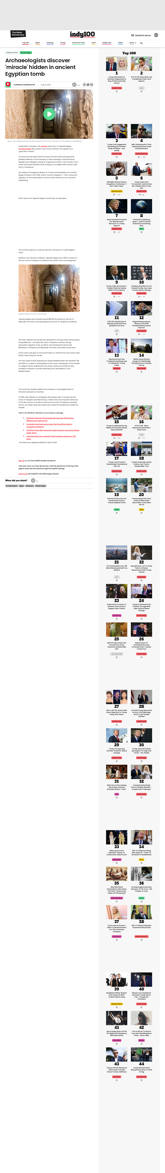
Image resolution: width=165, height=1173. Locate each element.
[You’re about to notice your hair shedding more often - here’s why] (141, 1018)
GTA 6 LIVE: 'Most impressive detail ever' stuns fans (141, 428)
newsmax (117, 368)
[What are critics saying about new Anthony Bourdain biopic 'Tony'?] (116, 772)
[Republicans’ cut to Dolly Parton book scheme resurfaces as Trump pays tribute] (141, 552)
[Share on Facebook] (84, 84)
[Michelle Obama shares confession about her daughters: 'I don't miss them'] (116, 168)
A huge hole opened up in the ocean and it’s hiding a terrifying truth (141, 1135)
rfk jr (141, 859)
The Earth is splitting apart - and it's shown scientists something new (141, 223)
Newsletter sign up (143, 35)
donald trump (141, 191)
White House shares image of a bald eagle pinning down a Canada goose (141, 362)
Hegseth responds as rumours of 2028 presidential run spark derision (141, 325)
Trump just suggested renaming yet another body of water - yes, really (116, 147)
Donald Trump (116, 88)
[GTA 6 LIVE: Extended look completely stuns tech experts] (141, 63)
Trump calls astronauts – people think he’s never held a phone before (116, 288)
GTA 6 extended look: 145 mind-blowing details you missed (116, 568)
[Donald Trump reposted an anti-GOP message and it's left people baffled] (141, 697)
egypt (21, 486)
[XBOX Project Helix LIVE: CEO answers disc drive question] (116, 629)
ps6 (117, 331)
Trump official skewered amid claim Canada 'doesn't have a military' (117, 1070)
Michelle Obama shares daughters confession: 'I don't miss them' (117, 184)
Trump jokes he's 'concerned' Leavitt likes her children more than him (141, 185)
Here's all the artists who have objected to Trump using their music (116, 712)
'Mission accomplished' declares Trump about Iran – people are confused (141, 996)
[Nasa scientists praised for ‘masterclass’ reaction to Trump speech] (116, 206)
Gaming (50, 43)
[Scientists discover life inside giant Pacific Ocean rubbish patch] (116, 485)
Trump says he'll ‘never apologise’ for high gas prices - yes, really (141, 751)
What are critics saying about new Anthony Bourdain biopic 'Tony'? (116, 787)
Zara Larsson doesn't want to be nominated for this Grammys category (116, 928)
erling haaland (116, 1144)
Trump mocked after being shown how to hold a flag (141, 1070)
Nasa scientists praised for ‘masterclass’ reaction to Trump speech (116, 223)
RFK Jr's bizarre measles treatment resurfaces (141, 926)
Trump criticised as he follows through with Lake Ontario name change (141, 607)
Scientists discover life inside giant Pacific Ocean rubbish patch (116, 501)
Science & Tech (78, 43)
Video (120, 43)
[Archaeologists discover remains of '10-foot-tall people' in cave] (141, 873)
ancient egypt (26, 53)
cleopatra (29, 486)
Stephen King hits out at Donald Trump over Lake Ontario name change (141, 288)
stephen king (141, 293)
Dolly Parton (141, 577)
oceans (141, 1144)
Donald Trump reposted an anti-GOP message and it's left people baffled (141, 713)
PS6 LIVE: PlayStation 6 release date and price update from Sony (116, 324)
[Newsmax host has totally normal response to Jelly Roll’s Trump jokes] (116, 346)
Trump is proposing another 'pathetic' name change (117, 751)
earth (141, 229)
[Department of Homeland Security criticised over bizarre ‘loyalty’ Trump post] (141, 629)
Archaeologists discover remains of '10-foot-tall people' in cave (141, 889)
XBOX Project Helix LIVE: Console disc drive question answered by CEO (116, 646)
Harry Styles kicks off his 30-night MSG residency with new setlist (117, 1033)
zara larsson (117, 936)
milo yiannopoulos (141, 154)
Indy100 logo (82, 34)
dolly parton (116, 615)
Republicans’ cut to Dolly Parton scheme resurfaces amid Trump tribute (141, 569)
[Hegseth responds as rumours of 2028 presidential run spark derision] (141, 308)
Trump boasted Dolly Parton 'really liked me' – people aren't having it (141, 787)
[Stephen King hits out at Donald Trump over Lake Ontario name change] (141, 272)
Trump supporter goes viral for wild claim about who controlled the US (141, 502)
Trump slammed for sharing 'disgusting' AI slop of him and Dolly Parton (116, 80)
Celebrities (106, 43)
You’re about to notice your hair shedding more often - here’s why (141, 1033)
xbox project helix (116, 654)
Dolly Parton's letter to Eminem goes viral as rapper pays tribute (116, 606)
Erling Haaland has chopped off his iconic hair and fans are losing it (117, 1136)
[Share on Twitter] (88, 84)
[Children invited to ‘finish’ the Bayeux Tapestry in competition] (141, 1158)
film (117, 794)
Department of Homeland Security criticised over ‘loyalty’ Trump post (141, 646)
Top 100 (25, 43)
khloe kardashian (116, 898)
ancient (44, 146)
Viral (93, 43)
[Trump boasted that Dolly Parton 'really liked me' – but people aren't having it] (141, 772)
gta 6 (141, 88)
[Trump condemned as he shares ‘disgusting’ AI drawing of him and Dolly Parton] (116, 63)
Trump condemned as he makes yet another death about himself (116, 428)
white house (141, 368)
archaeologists (25, 149)
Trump (62, 43)
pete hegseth (141, 331)
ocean (117, 509)
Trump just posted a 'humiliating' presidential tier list (116, 464)
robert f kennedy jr (141, 936)
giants (141, 898)
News (37, 43)
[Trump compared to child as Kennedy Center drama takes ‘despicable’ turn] (141, 448)
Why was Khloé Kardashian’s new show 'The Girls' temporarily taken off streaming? (116, 890)
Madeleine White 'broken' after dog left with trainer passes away (116, 995)
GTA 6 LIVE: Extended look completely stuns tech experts (141, 79)
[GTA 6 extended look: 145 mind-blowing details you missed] (116, 552)
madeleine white (117, 1004)
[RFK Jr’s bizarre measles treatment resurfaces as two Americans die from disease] (141, 912)
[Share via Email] (91, 84)
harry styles (116, 1040)
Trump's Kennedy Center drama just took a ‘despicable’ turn (141, 464)
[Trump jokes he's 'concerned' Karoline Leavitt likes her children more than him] (141, 168)
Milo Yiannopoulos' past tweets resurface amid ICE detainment (141, 146)
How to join (23, 474)
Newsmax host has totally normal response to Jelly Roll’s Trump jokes (116, 362)
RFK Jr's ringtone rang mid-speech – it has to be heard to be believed (141, 853)
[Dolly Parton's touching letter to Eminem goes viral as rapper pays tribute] (116, 591)
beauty (141, 1040)
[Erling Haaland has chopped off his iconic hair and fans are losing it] (116, 1120)
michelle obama (117, 191)
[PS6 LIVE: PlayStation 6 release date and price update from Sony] (116, 308)
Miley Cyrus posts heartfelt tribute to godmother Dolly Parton (117, 853)
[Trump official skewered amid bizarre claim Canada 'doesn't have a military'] (116, 1054)
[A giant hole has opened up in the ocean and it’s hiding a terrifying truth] (141, 1120)
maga (141, 509)
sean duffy (116, 1077)
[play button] (49, 114)
